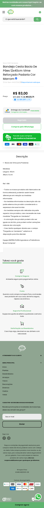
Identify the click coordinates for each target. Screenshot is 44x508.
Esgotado (22, 120)
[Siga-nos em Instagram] (9, 438)
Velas (4, 394)
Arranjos (5, 377)
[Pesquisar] (37, 19)
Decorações (7, 384)
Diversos (5, 388)
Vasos (4, 381)
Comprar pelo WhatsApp (22, 127)
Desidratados (7, 374)
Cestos (5, 391)
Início (4, 367)
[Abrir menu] (3, 12)
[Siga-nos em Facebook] (4, 438)
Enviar (22, 424)
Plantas (5, 370)
